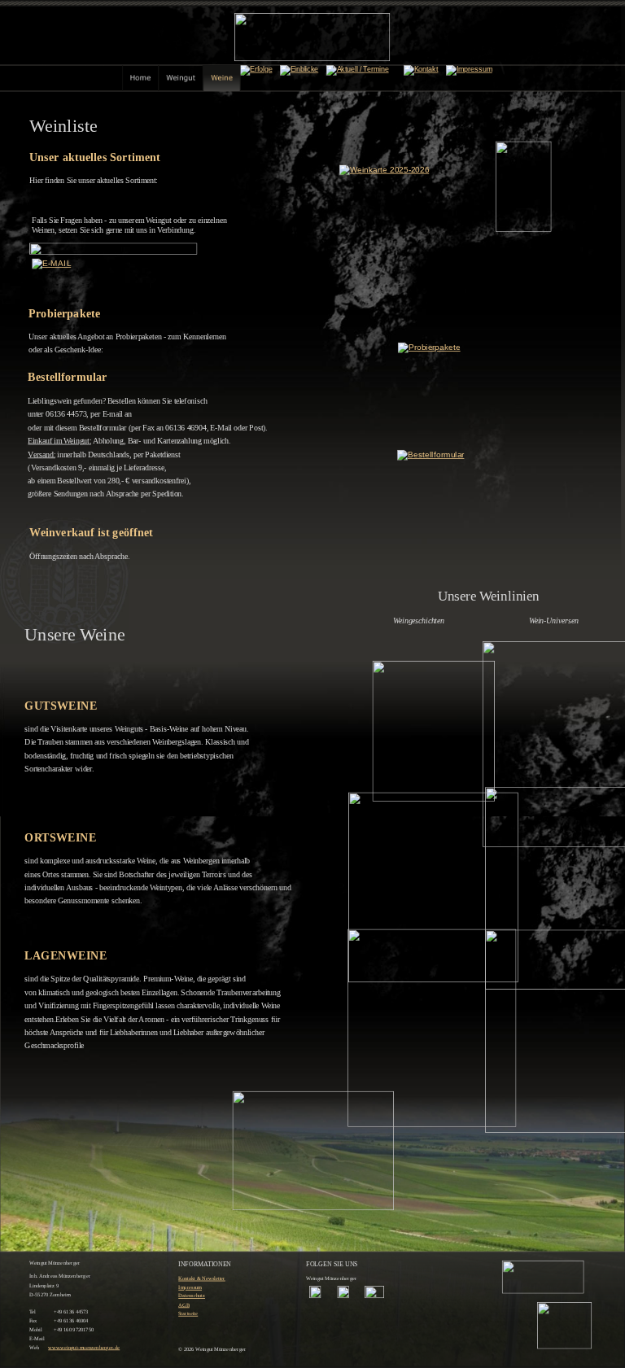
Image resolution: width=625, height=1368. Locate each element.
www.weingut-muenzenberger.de (84, 1347)
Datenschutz (191, 1296)
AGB (184, 1305)
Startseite (188, 1314)
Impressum (190, 1287)
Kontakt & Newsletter (201, 1278)
